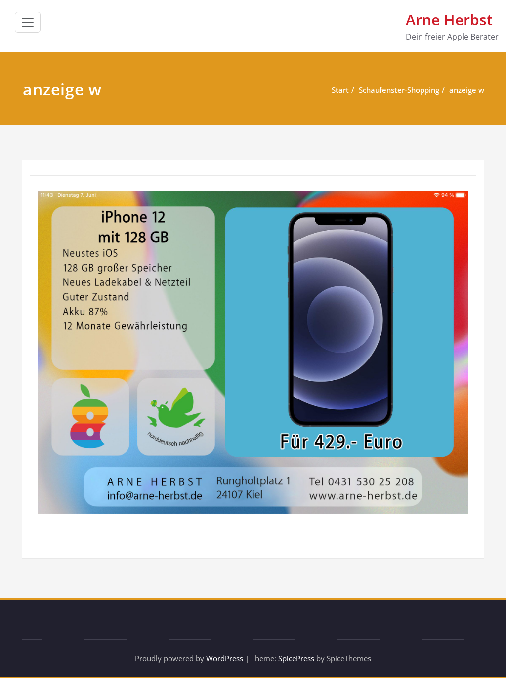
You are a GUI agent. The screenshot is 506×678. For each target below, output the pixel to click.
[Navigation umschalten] (28, 22)
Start (340, 90)
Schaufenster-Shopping (399, 90)
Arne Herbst (449, 19)
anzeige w (466, 90)
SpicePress (296, 658)
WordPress (224, 658)
